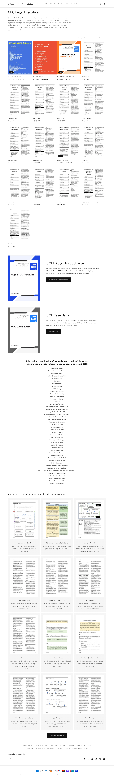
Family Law (85, 160)
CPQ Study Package (38, 76)
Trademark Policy (40, 748)
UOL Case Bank (57, 315)
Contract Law (36, 118)
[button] (21, 4)
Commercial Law (12, 118)
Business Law (85, 76)
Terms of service (28, 774)
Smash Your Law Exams (57, 735)
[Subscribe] (38, 759)
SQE (56, 745)
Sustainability (29, 748)
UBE (60, 745)
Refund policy (37, 774)
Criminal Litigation (87, 118)
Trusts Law (11, 244)
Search (80, 748)
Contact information (47, 774)
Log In (52, 745)
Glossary (59, 748)
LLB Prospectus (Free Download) (65, 76)
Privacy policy (20, 774)
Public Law (35, 202)
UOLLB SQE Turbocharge (65, 263)
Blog (85, 745)
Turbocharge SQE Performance (58, 279)
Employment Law (37, 160)
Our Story (38, 745)
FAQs (89, 745)
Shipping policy (57, 774)
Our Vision (45, 745)
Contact (86, 748)
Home (25, 745)
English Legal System (62, 160)
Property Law (11, 202)
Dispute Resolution (13, 160)
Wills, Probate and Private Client (90, 202)
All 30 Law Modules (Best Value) (16, 76)
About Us (31, 745)
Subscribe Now (54, 331)
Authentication (51, 748)
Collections (71, 745)
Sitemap (74, 748)
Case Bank (79, 745)
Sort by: (80, 38)
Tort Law (59, 202)
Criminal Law (60, 118)
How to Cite (67, 748)
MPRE (64, 745)
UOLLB (13, 774)
